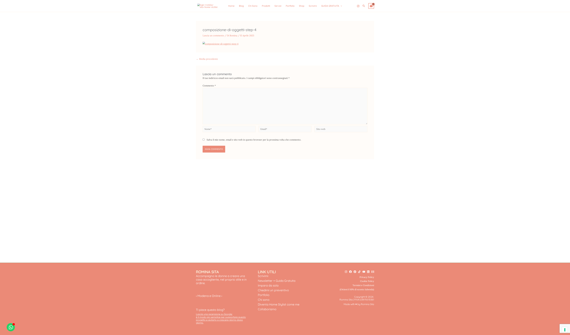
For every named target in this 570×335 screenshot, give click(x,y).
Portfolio (290, 5)
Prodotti (266, 5)
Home (231, 5)
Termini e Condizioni (363, 285)
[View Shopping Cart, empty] (371, 6)
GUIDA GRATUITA (330, 5)
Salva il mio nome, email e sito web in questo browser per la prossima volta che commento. (254, 139)
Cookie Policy (367, 281)
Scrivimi (313, 5)
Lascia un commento (213, 35)
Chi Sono (252, 5)
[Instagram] (358, 6)
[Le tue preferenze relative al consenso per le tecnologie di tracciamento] (565, 330)
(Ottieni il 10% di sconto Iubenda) (357, 289)
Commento (209, 85)
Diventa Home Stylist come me (278, 304)
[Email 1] (372, 271)
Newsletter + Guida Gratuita (276, 281)
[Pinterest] (355, 271)
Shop (301, 5)
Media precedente (207, 59)
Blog (241, 5)
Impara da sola (268, 285)
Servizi (277, 5)
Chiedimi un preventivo (273, 290)
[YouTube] (363, 271)
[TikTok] (359, 271)
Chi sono (263, 300)
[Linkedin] (368, 271)
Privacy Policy (367, 277)
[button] (340, 6)
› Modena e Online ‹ (209, 296)
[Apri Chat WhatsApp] (11, 327)
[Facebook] (350, 271)
